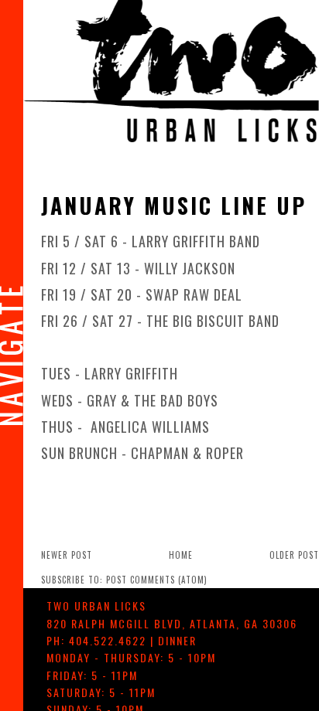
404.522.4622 (107, 640)
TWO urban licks (96, 605)
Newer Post (66, 555)
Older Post (294, 555)
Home (181, 555)
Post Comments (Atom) (157, 579)
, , (171, 623)
